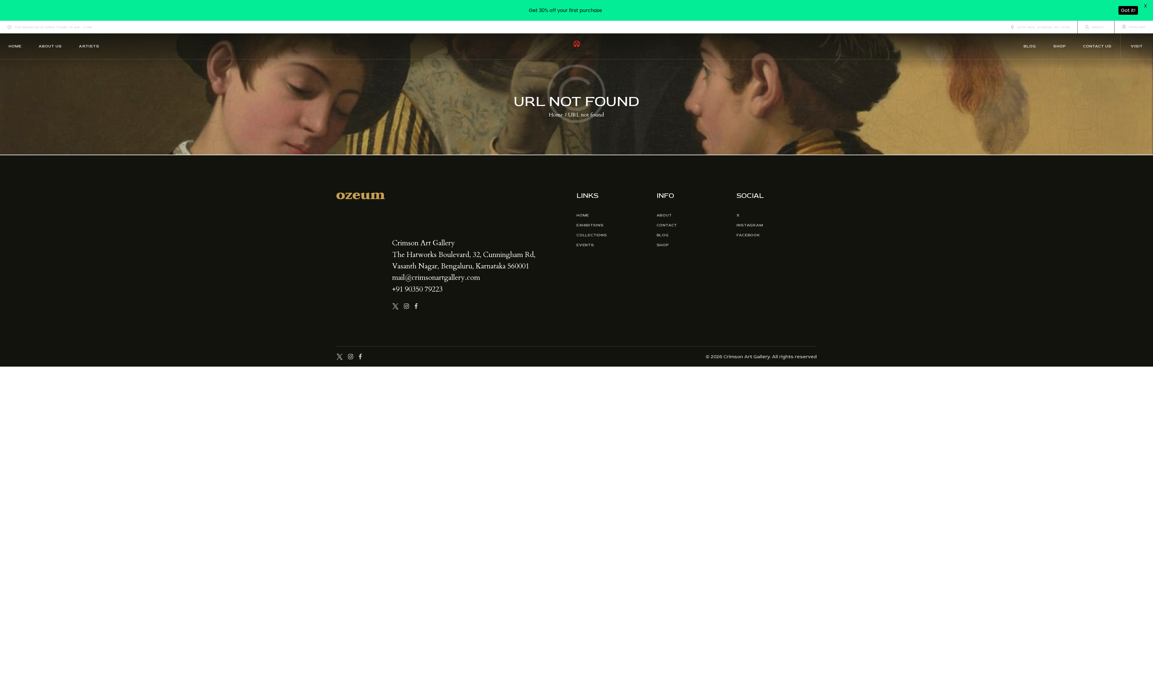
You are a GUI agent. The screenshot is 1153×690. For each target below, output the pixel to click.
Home (556, 115)
